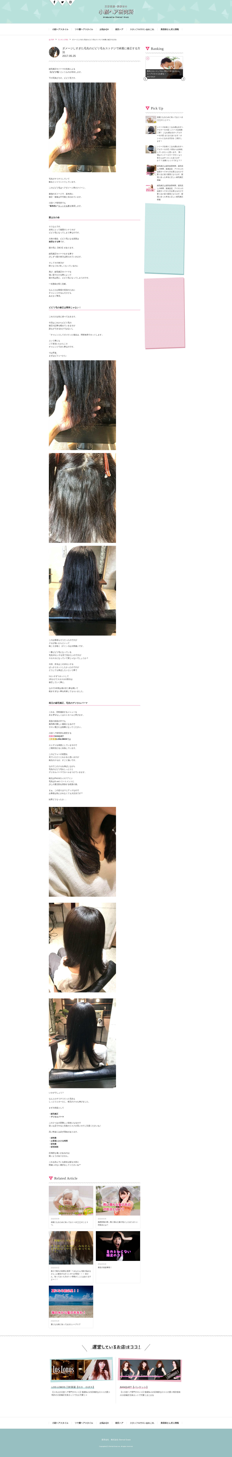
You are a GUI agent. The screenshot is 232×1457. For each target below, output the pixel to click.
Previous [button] (145, 79)
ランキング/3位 (63, 39)
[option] (164, 67)
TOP (52, 39)
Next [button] (183, 79)
